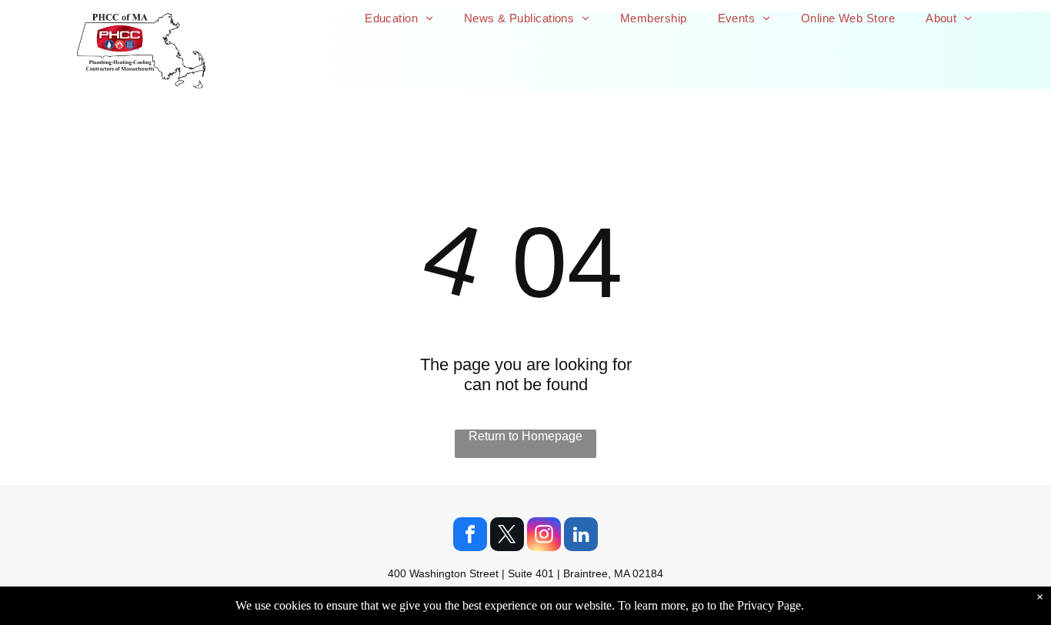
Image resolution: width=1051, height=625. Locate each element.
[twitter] (507, 536)
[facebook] (470, 536)
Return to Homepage (525, 436)
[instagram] (544, 536)
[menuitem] (399, 18)
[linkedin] (581, 536)
